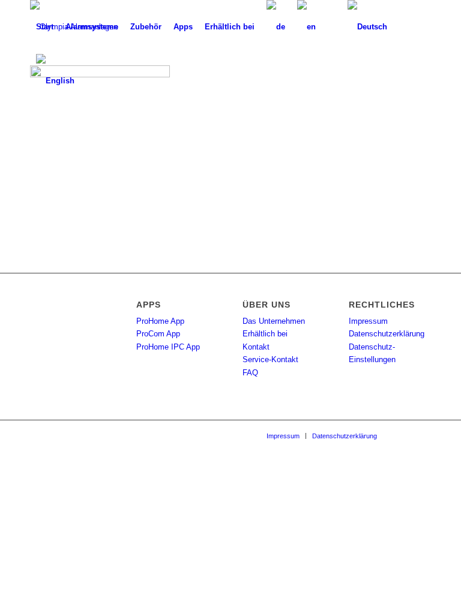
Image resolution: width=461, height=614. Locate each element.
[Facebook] (404, 435)
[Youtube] (422, 435)
